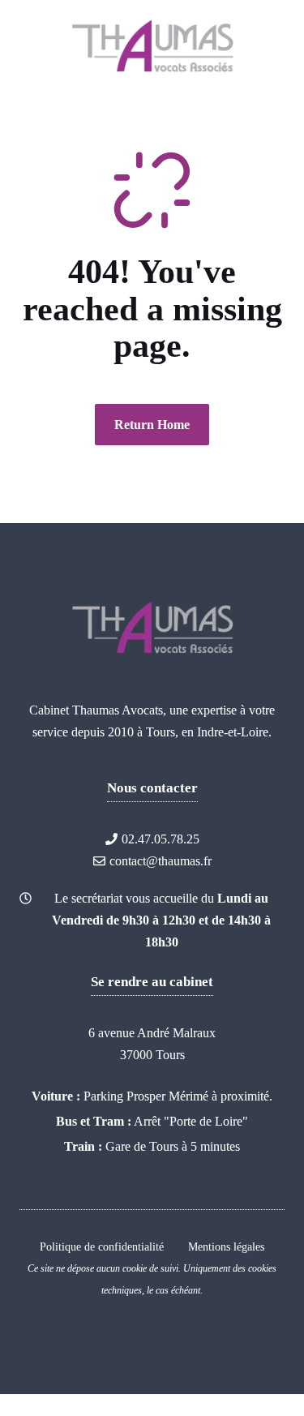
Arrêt (147, 1121)
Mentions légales (226, 1247)
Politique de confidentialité (102, 1247)
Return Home (152, 424)
